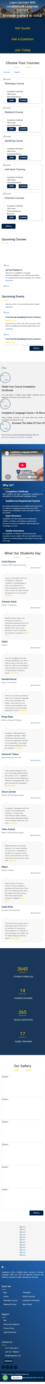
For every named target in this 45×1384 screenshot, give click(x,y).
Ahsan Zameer (9, 791)
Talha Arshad (8, 829)
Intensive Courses (14, 198)
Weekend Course (14, 112)
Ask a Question (22, 39)
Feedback (8, 1361)
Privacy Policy (8, 1328)
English (17, 72)
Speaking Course (14, 140)
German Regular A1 (13, 256)
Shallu (5, 641)
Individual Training (15, 169)
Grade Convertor (29, 1296)
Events (6, 1296)
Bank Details (27, 1304)
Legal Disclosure (9, 1332)
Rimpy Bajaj (7, 716)
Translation (27, 1293)
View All (8, 226)
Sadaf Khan (7, 907)
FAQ (4, 1320)
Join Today (22, 50)
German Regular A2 (13, 277)
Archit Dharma (9, 561)
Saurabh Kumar (9, 679)
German (7, 72)
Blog (5, 1293)
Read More (9, 267)
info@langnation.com (13, 1356)
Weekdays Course (14, 83)
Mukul (5, 867)
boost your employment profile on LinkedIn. (17, 437)
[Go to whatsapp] (5, 1377)
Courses (23, 100)
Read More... (9, 595)
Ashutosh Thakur (10, 754)
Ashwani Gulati (9, 601)
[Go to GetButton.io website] (5, 1381)
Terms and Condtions (11, 1324)
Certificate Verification (31, 1300)
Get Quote (22, 28)
